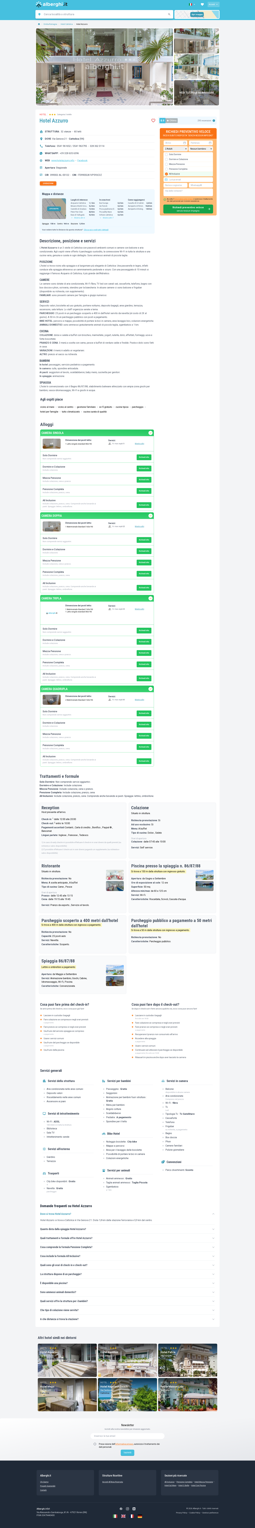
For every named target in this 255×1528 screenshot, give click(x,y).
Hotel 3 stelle (183, 1485)
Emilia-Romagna (50, 24)
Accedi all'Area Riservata (112, 1482)
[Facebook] (121, 1508)
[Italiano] (115, 1516)
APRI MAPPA (54, 209)
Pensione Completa (184, 1482)
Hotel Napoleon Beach (114, 1386)
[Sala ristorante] (115, 875)
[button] (192, 4)
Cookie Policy (194, 1513)
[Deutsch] (140, 1516)
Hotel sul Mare (170, 1485)
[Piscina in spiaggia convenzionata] (205, 875)
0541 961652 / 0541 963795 (72, 146)
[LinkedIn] (134, 1508)
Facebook (82, 160)
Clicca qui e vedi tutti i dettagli (96, 230)
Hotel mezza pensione (203, 1482)
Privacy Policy (181, 1513)
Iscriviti (127, 1452)
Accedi (212, 4)
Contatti (43, 1490)
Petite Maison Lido (172, 1386)
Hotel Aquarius (49, 1352)
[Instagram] (127, 1508)
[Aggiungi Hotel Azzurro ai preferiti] (153, 121)
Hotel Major (47, 1386)
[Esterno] (196, 41)
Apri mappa (197, 14)
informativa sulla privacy (183, 199)
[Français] (131, 1516)
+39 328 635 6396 (69, 153)
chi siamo (44, 1482)
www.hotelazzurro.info (62, 160)
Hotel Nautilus (109, 1352)
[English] (123, 1516)
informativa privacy (124, 1444)
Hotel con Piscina (198, 1485)
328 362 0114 (97, 146)
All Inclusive (169, 1482)
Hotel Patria (168, 1352)
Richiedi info (144, 457)
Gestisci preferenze (210, 1513)
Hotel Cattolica (67, 24)
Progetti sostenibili (47, 1486)
